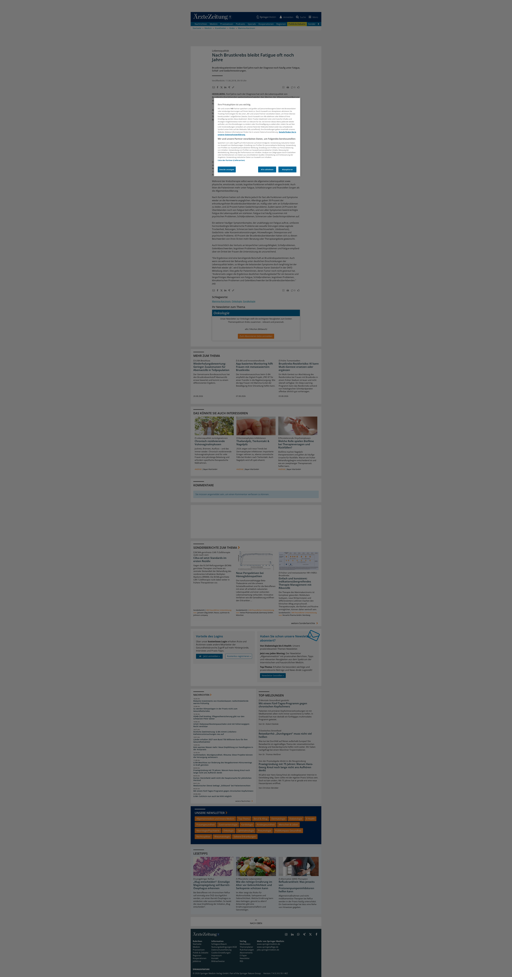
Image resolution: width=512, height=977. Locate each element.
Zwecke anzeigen (226, 169)
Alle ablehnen (267, 169)
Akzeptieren (287, 169)
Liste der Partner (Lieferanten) (231, 160)
